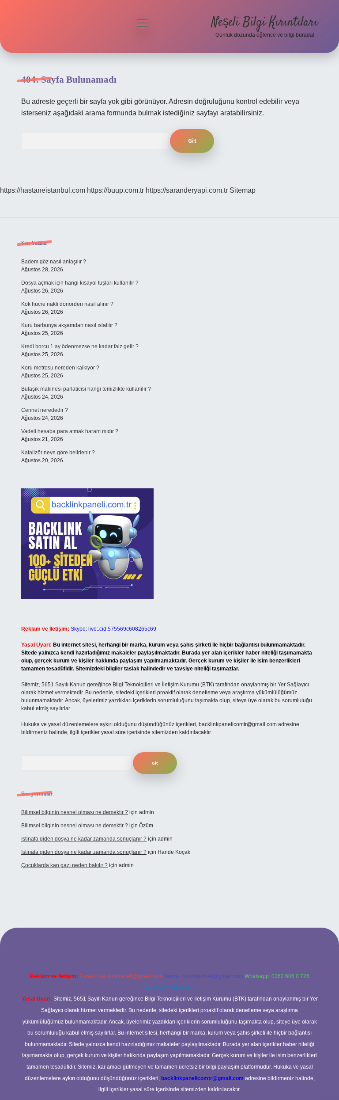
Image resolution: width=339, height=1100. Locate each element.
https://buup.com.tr (115, 190)
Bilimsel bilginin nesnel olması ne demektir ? (74, 812)
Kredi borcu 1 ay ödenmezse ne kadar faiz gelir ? (80, 346)
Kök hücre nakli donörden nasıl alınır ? (67, 304)
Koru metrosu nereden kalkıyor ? (60, 368)
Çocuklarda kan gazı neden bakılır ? (64, 865)
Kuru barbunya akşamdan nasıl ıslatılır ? (69, 325)
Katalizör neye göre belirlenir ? (58, 452)
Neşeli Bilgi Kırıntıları (264, 22)
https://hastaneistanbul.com (42, 190)
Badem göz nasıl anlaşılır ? (53, 262)
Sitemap (243, 190)
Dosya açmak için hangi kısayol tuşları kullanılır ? (80, 283)
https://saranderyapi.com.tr (187, 190)
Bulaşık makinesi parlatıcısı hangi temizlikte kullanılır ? (86, 389)
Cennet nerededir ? (44, 410)
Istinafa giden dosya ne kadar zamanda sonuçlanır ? (84, 839)
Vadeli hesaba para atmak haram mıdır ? (69, 431)
